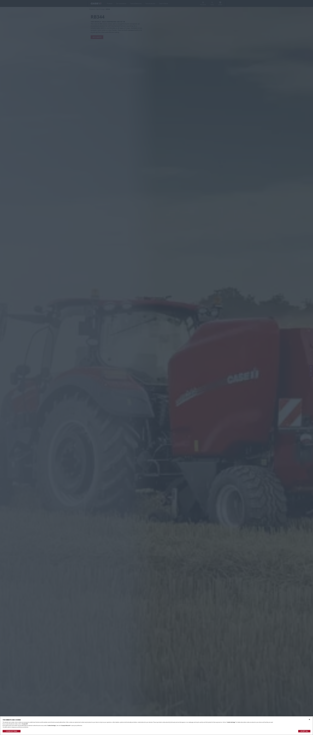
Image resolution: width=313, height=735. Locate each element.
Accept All (304, 731)
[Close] (309, 719)
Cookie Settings (11, 731)
